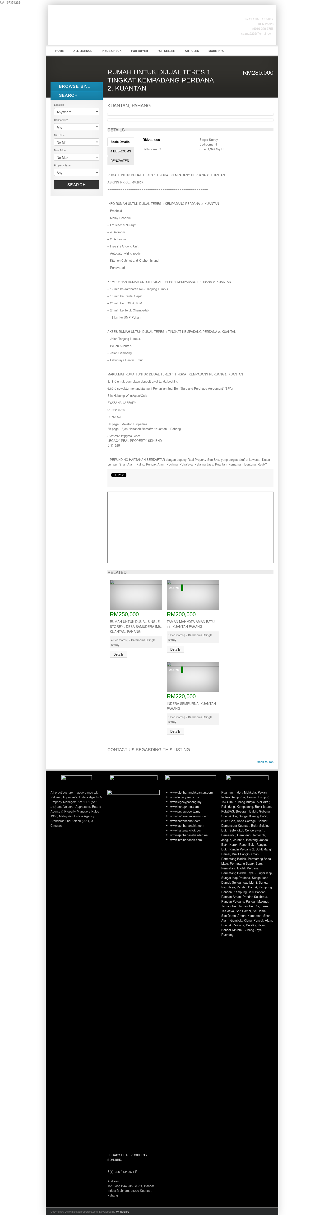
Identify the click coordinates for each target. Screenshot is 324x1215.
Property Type (62, 165)
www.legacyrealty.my (184, 797)
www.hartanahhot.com (185, 820)
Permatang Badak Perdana (239, 868)
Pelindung (228, 806)
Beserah (241, 811)
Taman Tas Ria (248, 906)
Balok (253, 811)
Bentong (252, 839)
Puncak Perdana (232, 925)
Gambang (243, 835)
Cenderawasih (254, 830)
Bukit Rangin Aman (245, 854)
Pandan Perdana (232, 901)
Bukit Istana (263, 806)
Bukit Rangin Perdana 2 (237, 849)
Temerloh (258, 835)
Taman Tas (228, 906)
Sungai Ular (229, 816)
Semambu (228, 835)
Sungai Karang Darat (253, 816)
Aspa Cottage (246, 820)
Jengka (226, 839)
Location (59, 104)
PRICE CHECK (112, 51)
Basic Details (120, 141)
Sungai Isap (263, 873)
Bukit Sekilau (260, 825)
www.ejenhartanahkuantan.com (191, 792)
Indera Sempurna (233, 797)
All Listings (82, 51)
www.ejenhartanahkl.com (187, 825)
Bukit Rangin (257, 844)
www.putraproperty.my (185, 811)
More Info (216, 51)
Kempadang (245, 806)
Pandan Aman (231, 896)
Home (59, 51)
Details (118, 654)
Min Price (59, 135)
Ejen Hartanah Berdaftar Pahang (86, 29)
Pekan (262, 792)
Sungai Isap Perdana (235, 877)
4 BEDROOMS (121, 151)
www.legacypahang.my (186, 801)
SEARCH (67, 95)
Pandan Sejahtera (255, 896)
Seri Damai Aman (233, 915)
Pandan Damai (247, 887)
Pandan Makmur (257, 901)
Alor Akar (263, 801)
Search (76, 185)
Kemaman (254, 915)
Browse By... (74, 86)
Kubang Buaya (245, 801)
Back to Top (264, 761)
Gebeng (264, 811)
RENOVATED (120, 160)
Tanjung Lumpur (257, 797)
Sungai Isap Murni (244, 882)
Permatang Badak (233, 858)
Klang (248, 920)
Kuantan (227, 792)
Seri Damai (243, 911)
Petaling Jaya (255, 925)
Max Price (60, 150)
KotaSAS (227, 811)
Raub (242, 844)
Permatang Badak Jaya (237, 873)
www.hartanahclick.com (186, 830)
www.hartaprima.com (184, 806)
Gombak (236, 920)
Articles (192, 51)
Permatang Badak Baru (246, 863)
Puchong (227, 934)
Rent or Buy (61, 120)
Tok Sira (227, 801)
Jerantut (238, 839)
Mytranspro (122, 1211)
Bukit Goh (228, 820)
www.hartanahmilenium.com (189, 816)
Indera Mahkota (245, 792)
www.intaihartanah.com (186, 839)
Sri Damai (259, 911)
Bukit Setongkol (232, 830)
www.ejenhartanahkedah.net (189, 835)
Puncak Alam (263, 920)
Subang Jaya (253, 929)
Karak (233, 844)
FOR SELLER (166, 51)
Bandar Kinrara (231, 929)
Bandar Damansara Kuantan (244, 823)
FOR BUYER (139, 51)
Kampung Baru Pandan (249, 892)
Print (113, 481)
